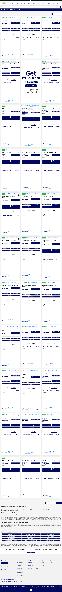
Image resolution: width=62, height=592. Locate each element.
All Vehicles (30, 560)
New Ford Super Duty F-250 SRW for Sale (51, 538)
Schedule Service (41, 565)
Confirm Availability (10, 30)
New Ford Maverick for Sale (11, 538)
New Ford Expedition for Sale (11, 536)
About (51, 560)
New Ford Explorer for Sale (31, 536)
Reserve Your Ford (19, 565)
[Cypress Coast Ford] (5, 3)
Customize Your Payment (6, 28)
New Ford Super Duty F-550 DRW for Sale (31, 540)
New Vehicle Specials (20, 572)
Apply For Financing (20, 562)
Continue (31, 552)
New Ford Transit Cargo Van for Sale (51, 540)
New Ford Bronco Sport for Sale (31, 534)
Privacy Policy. (43, 587)
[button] (15, 28)
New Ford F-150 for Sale (50, 536)
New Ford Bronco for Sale (11, 534)
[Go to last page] (61, 14)
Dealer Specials (19, 568)
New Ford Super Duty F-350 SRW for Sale (11, 540)
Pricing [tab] (13, 34)
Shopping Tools (20, 560)
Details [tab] (8, 34)
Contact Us (51, 562)
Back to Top (59, 503)
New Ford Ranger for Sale (31, 538)
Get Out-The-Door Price (16, 22)
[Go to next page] (59, 14)
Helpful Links (42, 560)
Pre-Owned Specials (20, 575)
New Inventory (30, 562)
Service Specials (41, 566)
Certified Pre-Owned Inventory (33, 568)
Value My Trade (41, 562)
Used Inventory (30, 565)
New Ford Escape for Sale (50, 534)
